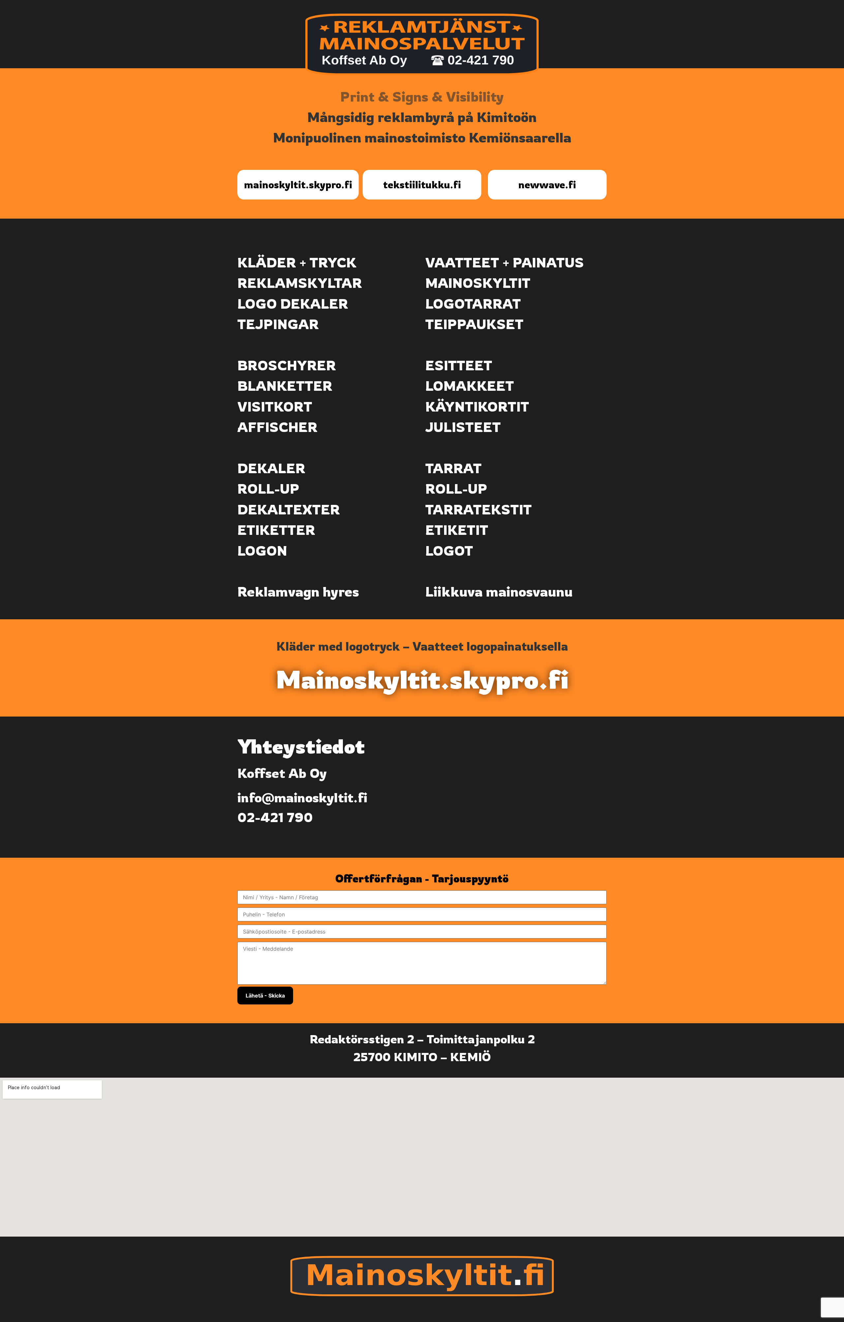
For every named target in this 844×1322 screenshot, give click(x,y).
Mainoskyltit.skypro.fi (422, 679)
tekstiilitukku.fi (422, 184)
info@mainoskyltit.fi (302, 797)
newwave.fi (547, 184)
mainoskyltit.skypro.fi (298, 184)
